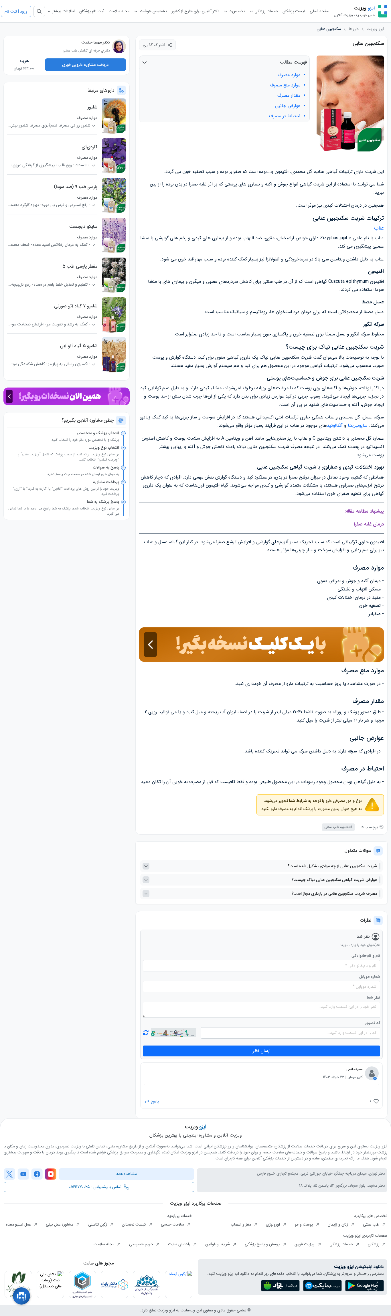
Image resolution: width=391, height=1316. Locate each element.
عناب (379, 228)
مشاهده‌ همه (126, 1174)
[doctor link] (119, 46)
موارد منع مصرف (285, 85)
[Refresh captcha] (173, 1032)
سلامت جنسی (173, 1224)
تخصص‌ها (236, 11)
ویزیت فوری (305, 1244)
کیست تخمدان (134, 1224)
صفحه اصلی (319, 11)
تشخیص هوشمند (152, 11)
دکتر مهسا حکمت (95, 42)
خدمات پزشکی (265, 11)
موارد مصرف (289, 75)
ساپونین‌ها (358, 425)
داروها (354, 29)
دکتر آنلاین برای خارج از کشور (195, 11)
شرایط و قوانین (218, 1244)
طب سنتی (371, 1224)
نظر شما (373, 998)
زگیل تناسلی (98, 1224)
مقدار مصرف (288, 95)
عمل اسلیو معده (19, 1224)
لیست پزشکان (294, 11)
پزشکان (374, 1244)
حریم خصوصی (141, 1244)
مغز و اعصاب (241, 1224)
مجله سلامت (119, 11)
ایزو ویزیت (375, 29)
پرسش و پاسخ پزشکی (263, 1244)
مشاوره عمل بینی (60, 1224)
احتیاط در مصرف (284, 116)
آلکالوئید (335, 425)
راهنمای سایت (179, 1244)
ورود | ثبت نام (16, 11)
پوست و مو (304, 1224)
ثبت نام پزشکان (91, 11)
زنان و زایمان (338, 1224)
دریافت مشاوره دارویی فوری (85, 65)
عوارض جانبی (287, 105)
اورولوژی (273, 1224)
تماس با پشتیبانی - (95, 1187)
